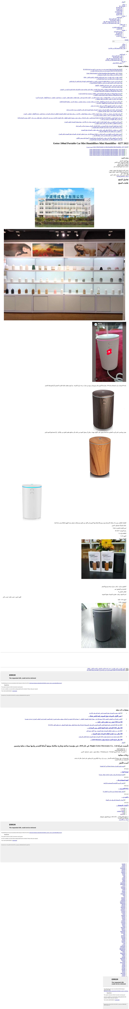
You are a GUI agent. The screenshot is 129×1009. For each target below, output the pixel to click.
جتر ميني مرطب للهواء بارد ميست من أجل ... (111, 119)
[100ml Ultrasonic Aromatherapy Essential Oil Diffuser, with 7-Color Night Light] (104, 731)
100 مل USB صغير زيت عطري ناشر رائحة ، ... (108, 722)
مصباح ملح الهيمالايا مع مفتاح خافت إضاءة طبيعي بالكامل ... (107, 95)
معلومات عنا (122, 6)
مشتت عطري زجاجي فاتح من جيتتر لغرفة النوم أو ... (109, 78)
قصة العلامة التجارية (117, 27)
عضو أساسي (119, 13)
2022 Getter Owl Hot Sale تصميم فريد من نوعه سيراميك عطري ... (106, 70)
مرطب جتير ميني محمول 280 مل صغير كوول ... (110, 107)
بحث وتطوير (122, 24)
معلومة (123, 30)
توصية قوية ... (124, 772)
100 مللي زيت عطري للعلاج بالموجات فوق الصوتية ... (106, 734)
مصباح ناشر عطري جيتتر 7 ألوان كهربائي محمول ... (109, 111)
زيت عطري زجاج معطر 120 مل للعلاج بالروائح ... (110, 131)
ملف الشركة (119, 7)
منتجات (123, 16)
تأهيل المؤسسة (118, 11)
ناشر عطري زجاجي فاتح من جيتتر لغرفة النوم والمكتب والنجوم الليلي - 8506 (106, 668)
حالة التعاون (119, 28)
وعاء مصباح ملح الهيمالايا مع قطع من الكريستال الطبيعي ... (107, 91)
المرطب (123, 61)
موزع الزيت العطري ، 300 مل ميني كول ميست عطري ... (108, 123)
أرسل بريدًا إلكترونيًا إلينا (122, 176)
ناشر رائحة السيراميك (114, 18)
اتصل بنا (123, 37)
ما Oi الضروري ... (123, 788)
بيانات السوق (119, 14)
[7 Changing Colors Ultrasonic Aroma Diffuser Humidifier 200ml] (105, 713)
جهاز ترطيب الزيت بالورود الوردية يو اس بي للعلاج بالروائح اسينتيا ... (105, 83)
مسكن (123, 4)
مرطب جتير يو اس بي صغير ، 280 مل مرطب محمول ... (108, 99)
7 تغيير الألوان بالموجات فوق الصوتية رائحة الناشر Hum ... (105, 716)
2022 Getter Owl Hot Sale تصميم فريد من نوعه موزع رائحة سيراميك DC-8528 (106, 670)
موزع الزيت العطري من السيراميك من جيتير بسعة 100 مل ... (107, 135)
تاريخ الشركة (119, 8)
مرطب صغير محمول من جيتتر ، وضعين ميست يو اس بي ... (107, 115)
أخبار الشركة (119, 33)
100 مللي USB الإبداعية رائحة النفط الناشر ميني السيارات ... (104, 728)
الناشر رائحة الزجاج (114, 20)
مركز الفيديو (119, 36)
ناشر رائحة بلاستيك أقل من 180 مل (110, 23)
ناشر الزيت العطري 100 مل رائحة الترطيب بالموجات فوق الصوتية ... (105, 139)
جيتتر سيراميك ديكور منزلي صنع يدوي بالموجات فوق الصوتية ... (106, 127)
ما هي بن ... (125, 797)
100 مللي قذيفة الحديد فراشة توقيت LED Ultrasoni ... (106, 739)
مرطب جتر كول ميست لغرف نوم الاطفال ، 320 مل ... (109, 103)
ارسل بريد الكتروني (123, 819)
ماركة (124, 26)
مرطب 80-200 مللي (117, 63)
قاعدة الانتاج (119, 10)
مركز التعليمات (118, 34)
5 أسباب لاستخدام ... (122, 805)
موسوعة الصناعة (118, 31)
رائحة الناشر (119, 17)
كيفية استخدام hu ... (122, 780)
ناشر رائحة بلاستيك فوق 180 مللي (111, 21)
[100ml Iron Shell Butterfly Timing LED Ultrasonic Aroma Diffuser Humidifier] (100, 736)
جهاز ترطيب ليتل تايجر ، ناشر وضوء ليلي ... (111, 87)
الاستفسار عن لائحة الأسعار (121, 759)
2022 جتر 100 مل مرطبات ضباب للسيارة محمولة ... (109, 74)
